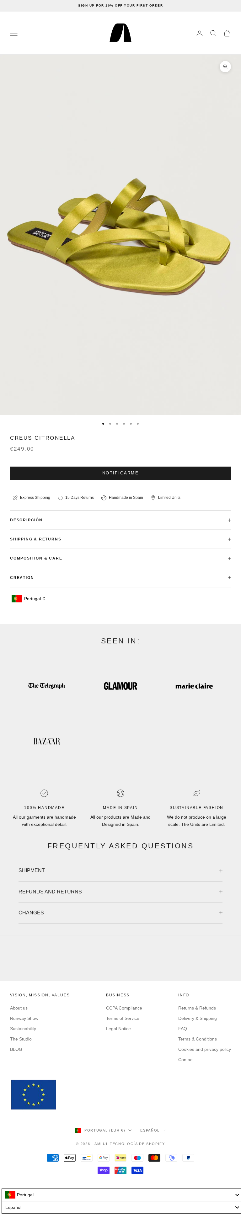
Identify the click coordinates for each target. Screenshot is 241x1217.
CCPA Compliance (124, 1007)
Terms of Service (122, 1018)
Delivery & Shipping (197, 1018)
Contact (186, 1059)
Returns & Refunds (197, 1007)
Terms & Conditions (197, 1038)
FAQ (182, 1028)
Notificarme (120, 473)
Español (150, 1130)
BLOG (16, 1049)
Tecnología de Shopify (137, 1144)
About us (19, 1007)
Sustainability (23, 1028)
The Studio (21, 1038)
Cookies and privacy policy (204, 1049)
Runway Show (24, 1018)
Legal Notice (118, 1028)
